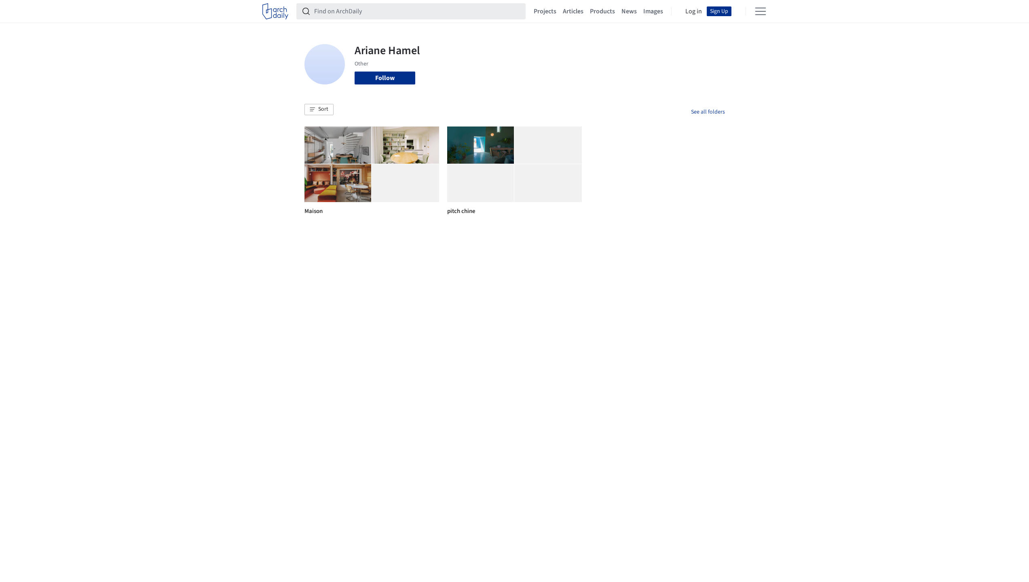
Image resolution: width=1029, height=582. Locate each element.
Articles (573, 11)
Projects (545, 11)
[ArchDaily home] (275, 11)
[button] (319, 109)
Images (653, 11)
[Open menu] (760, 11)
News (629, 11)
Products (602, 11)
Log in (693, 11)
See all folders (708, 112)
